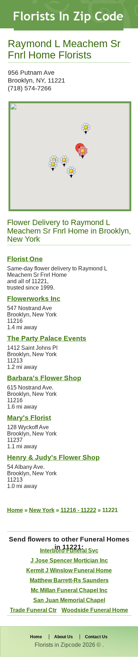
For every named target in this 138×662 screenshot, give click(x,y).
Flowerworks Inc (34, 298)
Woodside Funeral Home (95, 610)
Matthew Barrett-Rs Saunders (69, 580)
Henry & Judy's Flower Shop (53, 457)
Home (15, 510)
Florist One (25, 259)
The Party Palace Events (46, 338)
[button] (71, 172)
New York (41, 510)
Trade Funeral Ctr (33, 610)
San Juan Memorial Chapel (69, 600)
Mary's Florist (29, 417)
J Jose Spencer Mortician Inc (69, 560)
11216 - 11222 (78, 510)
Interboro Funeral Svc (69, 551)
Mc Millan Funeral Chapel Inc (69, 590)
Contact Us (96, 636)
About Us (63, 636)
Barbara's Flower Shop (44, 378)
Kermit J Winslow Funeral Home (69, 570)
